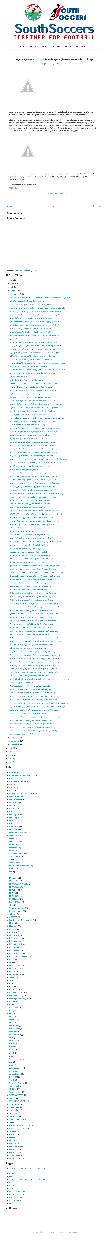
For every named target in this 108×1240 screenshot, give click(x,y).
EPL (10, 872)
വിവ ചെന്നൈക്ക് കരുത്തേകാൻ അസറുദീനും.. (28, 425)
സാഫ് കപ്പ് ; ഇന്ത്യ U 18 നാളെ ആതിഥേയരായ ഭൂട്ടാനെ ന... (33, 621)
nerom (12, 1047)
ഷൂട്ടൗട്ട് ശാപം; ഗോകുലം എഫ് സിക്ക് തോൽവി (28, 552)
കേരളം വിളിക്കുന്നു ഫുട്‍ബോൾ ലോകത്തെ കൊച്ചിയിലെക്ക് (33, 480)
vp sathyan (13, 1140)
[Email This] (10, 188)
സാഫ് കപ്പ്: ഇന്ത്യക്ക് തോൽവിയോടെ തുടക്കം (28, 562)
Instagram (55, 46)
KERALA (12, 989)
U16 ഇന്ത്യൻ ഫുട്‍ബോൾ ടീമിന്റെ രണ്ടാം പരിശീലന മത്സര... (33, 421)
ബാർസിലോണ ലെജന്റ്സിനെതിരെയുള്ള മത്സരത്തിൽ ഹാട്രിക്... (35, 607)
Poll (11, 1176)
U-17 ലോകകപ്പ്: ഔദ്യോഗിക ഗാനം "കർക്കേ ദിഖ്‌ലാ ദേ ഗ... (33, 329)
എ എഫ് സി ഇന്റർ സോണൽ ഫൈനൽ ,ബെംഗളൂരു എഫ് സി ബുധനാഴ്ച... (39, 679)
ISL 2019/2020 (15, 968)
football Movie (15, 902)
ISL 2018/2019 (14, 965)
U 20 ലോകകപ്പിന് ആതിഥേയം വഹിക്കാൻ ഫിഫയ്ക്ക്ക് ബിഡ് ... (34, 700)
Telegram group (82, 46)
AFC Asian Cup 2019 (17, 781)
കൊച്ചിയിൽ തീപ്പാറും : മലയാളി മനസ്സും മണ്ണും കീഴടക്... (31, 538)
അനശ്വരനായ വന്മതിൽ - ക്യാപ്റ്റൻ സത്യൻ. (29, 545)
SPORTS (12, 1098)
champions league (17, 833)
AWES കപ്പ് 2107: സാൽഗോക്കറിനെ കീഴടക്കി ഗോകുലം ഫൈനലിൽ (36, 528)
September (15, 294)
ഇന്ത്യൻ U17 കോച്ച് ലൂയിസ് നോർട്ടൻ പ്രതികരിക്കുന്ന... (32, 555)
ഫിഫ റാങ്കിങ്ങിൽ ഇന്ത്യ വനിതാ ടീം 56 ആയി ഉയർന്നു (31, 304)
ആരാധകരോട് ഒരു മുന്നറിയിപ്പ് (22, 734)
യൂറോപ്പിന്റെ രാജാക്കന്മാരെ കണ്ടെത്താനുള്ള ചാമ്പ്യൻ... (32, 456)
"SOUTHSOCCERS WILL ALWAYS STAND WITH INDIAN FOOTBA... (37, 572)
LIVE (11, 1023)
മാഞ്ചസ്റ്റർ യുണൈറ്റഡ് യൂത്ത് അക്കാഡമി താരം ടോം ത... (33, 401)
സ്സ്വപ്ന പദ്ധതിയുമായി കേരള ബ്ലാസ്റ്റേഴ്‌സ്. (27, 394)
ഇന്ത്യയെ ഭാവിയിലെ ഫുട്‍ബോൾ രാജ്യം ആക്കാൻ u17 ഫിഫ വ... (35, 490)
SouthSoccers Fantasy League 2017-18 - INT (27, 1168)
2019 (10, 752)
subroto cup (14, 1104)
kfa (10, 1005)
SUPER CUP (14, 1113)
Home (21, 46)
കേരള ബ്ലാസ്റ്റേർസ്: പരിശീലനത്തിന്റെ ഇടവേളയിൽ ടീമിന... (33, 579)
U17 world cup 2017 (17, 1128)
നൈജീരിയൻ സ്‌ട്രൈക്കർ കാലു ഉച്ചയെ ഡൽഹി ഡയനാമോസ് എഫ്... (38, 370)
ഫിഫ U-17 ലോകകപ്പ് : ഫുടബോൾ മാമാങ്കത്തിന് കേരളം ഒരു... (34, 696)
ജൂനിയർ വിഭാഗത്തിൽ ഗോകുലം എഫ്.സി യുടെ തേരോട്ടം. (33, 442)
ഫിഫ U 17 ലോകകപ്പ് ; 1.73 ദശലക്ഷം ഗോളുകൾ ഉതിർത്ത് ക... (34, 710)
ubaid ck (12, 1131)
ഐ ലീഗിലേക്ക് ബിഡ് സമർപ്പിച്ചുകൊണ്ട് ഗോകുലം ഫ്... (31, 387)
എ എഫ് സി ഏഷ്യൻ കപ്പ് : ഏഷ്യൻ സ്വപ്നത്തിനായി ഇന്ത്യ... (34, 335)
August (13, 290)
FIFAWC (12, 893)
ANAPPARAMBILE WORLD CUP (22, 793)
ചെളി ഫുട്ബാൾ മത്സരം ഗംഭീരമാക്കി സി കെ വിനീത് (30, 366)
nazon (11, 1044)
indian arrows (15, 941)
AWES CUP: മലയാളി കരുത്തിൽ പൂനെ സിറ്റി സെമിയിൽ (32, 445)
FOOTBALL (14, 899)
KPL (11, 1011)
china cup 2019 (15, 842)
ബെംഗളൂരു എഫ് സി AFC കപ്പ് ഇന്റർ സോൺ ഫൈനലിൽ (32, 487)
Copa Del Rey (14, 857)
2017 (10, 280)
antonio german (16, 799)
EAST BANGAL (15, 869)
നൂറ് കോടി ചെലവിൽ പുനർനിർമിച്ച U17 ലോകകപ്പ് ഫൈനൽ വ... (35, 428)
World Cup (13, 1149)
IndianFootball (15, 953)
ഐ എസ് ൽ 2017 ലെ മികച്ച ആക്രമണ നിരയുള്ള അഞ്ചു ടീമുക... (36, 641)
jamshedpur (14, 977)
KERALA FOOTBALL (17, 1194)
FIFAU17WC (14, 890)
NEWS (11, 1050)
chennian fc (14, 836)
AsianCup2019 (15, 818)
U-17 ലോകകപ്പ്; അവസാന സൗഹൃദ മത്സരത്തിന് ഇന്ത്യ (32, 597)
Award (12, 820)
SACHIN (12, 1080)
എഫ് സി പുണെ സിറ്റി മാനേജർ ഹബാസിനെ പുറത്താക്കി (32, 524)
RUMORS (13, 1077)
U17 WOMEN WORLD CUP (19, 1125)
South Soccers (15, 1092)
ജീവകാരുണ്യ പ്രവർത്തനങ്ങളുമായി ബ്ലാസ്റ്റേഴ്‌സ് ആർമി (33, 648)
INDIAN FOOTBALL (17, 1191)
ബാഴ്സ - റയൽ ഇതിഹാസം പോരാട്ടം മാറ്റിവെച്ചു (28, 473)
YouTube (67, 46)
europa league (15, 875)
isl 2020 (12, 971)
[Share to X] (14, 188)
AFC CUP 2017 (14, 787)
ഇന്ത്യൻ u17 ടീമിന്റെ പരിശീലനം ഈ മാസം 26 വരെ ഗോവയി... (34, 614)
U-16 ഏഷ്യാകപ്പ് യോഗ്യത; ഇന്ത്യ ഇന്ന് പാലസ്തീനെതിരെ (33, 593)
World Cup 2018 (15, 1152)
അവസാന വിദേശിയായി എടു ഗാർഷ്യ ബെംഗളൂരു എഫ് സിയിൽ (36, 322)
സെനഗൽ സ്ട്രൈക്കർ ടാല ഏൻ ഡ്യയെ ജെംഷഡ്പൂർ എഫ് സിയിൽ (37, 315)
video (11, 1137)
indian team (14, 950)
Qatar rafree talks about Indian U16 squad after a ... (31, 627)
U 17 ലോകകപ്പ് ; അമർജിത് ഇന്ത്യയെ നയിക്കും (28, 590)
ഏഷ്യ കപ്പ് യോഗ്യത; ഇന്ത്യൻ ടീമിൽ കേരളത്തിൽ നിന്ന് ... (33, 583)
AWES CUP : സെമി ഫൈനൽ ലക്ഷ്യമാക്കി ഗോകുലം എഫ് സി (34, 452)
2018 (10, 748)
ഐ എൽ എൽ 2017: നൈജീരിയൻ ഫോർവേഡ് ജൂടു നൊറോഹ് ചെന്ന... (38, 363)
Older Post (97, 206)
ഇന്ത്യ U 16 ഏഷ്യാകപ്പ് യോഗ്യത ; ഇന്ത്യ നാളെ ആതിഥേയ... (35, 617)
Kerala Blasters (15, 992)
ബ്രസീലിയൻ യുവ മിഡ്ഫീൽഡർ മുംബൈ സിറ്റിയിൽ (31, 318)
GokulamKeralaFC (17, 911)
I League (12, 926)
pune (11, 1065)
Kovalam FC (14, 1008)
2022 (11, 762)
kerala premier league (18, 998)
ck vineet (13, 845)
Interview (13, 959)
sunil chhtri (14, 1110)
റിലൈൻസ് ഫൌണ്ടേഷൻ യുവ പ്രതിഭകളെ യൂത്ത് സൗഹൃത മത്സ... (37, 542)
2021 (10, 759)
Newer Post (11, 206)
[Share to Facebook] (16, 188)
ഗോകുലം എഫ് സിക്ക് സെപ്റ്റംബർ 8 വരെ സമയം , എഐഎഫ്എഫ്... (37, 308)
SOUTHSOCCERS (16, 1095)
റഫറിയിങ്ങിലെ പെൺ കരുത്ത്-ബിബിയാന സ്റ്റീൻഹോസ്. (32, 435)
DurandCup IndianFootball (20, 866)
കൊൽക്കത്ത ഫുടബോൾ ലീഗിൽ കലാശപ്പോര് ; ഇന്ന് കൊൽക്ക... (35, 658)
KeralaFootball (15, 1001)
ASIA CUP (13, 811)
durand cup (14, 863)
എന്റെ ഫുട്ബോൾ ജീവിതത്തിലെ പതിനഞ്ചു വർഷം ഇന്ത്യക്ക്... (35, 408)
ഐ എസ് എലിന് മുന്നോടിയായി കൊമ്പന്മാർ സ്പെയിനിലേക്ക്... (35, 483)
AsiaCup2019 (14, 814)
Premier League (16, 1059)
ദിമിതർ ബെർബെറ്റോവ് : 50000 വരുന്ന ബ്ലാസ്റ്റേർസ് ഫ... (32, 356)
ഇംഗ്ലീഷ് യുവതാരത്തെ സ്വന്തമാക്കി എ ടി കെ (28, 438)
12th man (13, 772)
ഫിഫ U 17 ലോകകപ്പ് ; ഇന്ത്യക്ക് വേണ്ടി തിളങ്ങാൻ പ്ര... (31, 727)
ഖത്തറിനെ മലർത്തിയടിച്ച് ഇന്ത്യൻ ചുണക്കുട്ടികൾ (30, 332)
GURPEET (13, 917)
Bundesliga (14, 830)
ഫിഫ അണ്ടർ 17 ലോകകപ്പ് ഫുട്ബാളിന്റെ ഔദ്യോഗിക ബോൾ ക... (36, 717)
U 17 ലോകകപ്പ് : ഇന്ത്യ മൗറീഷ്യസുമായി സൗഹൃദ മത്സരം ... (34, 518)
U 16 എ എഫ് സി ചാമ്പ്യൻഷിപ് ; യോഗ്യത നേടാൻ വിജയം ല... (35, 655)
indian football (15, 944)
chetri (11, 839)
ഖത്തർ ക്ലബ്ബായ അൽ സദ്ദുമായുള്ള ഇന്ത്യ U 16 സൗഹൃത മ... (35, 432)
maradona (13, 1032)
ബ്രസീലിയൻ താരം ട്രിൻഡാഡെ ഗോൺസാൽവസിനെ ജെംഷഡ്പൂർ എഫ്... (40, 298)
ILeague (12, 932)
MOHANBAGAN (15, 1041)
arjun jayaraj (14, 802)
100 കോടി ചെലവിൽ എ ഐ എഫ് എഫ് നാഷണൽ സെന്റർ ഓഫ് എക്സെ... (39, 703)
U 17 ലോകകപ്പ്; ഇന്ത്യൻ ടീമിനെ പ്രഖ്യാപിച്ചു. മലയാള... (32, 624)
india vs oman (15, 938)
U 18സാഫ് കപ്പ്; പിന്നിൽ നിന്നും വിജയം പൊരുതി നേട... (31, 686)
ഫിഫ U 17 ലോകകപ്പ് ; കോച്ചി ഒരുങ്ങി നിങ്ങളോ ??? (29, 713)
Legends (12, 1020)
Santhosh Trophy (16, 1083)
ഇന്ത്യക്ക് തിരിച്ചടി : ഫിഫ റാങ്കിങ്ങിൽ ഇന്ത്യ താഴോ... (30, 500)
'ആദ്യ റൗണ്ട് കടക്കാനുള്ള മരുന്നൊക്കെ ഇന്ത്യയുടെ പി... (33, 504)
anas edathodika (16, 796)
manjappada (14, 1029)
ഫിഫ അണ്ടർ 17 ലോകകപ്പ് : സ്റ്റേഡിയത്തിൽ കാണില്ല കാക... (34, 569)
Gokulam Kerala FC (17, 908)
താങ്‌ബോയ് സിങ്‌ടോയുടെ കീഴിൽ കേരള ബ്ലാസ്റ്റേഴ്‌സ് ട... (33, 497)
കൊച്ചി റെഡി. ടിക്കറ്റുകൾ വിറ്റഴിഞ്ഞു (24, 469)
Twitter (44, 46)
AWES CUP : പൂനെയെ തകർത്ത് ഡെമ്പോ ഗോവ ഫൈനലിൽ (34, 511)
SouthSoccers (52, 1232)
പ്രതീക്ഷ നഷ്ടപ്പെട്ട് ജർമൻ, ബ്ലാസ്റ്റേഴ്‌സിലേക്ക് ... (29, 301)
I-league (12, 929)
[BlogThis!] (12, 188)
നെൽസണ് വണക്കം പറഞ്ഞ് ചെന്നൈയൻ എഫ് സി (30, 466)
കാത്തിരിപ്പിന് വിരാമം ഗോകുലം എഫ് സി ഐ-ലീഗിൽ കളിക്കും (34, 603)
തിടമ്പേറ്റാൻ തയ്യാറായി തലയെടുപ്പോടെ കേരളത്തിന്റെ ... (33, 665)
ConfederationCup (17, 854)
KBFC (11, 986)
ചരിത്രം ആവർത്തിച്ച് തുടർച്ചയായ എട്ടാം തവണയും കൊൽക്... (34, 672)
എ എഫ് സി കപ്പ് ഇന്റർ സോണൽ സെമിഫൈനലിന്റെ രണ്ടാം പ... (35, 449)
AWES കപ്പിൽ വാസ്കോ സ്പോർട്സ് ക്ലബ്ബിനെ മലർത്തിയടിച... (34, 390)
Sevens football (15, 1200)
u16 (10, 1122)
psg (10, 1062)
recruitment (14, 1071)
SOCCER (12, 1089)
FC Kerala (13, 878)
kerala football (15, 996)
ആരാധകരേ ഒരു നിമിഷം (20, 377)
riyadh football (15, 1074)
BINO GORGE (14, 827)
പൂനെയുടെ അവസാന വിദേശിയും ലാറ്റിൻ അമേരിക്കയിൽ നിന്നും (54, 59)
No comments (61, 194)
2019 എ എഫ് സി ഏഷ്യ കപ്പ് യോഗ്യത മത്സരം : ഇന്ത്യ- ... (33, 349)
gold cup (13, 914)
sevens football (15, 1086)
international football (18, 956)
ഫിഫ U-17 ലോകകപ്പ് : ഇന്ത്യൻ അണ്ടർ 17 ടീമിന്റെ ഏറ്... (32, 359)
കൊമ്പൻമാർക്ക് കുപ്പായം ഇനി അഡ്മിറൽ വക (28, 507)
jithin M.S (13, 980)
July (12, 287)
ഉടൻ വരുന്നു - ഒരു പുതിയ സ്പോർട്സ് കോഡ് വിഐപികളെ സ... (36, 311)
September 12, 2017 (50, 64)
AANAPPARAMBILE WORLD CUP (22, 775)
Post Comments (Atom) (27, 271)
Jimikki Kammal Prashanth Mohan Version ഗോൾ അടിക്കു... (35, 576)
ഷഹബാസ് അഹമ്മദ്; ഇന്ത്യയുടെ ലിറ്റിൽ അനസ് (29, 676)
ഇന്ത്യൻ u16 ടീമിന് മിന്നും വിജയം (23, 531)
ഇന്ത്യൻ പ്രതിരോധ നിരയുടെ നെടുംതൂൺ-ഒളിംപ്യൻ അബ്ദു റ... (36, 662)
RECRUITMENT (15, 1197)
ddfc (11, 860)
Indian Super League (18, 947)
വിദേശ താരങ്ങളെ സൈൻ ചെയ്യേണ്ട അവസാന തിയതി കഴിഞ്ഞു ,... (37, 493)
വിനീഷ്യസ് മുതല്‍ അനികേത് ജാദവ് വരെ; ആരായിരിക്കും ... (33, 693)
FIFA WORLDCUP (16, 887)
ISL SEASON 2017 (16, 974)
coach (11, 851)
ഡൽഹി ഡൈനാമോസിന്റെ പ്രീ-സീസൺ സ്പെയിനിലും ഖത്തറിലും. (37, 418)
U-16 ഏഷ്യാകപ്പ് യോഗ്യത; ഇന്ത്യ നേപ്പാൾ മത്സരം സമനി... (34, 638)
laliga (11, 1017)
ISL (51, 194)
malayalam (14, 1026)
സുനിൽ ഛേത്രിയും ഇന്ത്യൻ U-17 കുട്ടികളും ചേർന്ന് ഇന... (33, 373)
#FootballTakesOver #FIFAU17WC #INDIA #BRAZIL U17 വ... (34, 384)
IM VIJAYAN (14, 935)
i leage (12, 923)
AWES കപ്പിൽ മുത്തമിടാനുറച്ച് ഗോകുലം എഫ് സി (29, 548)
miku (11, 1038)
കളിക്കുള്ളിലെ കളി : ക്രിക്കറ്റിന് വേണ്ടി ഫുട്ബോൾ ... (30, 414)
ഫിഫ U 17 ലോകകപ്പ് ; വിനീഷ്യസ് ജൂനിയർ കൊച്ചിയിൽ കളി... (34, 731)
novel (11, 1053)
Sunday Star (14, 1107)
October (14, 737)
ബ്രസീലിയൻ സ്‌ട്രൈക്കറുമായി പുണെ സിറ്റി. (28, 380)
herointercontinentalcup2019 (21, 920)
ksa (10, 1014)
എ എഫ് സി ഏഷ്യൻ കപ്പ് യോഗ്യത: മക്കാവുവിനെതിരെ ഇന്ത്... (35, 353)
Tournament (14, 1116)
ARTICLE (13, 808)
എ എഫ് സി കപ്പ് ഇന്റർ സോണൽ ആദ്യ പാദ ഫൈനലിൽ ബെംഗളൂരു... (38, 706)
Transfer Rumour (16, 1119)
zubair (63, 64)
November (15, 741)
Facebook (32, 46)
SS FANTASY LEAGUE (17, 1101)
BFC (11, 823)
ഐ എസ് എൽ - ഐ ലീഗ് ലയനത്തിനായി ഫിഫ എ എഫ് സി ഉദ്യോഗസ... (39, 459)
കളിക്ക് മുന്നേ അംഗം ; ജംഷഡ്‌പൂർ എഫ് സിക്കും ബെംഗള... (33, 652)
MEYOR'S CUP (15, 1035)
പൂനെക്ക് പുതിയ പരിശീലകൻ (21, 682)
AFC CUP (12, 784)
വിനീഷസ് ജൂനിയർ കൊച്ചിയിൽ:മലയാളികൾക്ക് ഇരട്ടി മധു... (33, 397)
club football (14, 848)
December (15, 744)
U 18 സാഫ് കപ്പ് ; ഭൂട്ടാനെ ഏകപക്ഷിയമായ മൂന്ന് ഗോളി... (32, 645)
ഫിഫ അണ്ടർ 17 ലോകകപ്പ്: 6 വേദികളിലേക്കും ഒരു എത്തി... (33, 720)
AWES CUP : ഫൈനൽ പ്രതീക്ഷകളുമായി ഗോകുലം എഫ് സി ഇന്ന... (36, 514)
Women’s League (16, 1146)
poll (11, 1056)
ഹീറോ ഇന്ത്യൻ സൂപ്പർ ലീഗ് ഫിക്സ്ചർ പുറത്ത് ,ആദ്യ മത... (34, 631)
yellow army (14, 1155)
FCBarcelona (14, 881)
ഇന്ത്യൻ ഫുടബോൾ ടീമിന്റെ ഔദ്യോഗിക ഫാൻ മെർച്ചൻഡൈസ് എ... (38, 566)
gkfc (11, 905)
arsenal (12, 805)
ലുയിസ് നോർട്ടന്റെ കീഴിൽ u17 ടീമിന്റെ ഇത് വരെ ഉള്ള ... (31, 535)
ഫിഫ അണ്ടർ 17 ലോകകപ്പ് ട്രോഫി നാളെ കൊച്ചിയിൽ (31, 610)
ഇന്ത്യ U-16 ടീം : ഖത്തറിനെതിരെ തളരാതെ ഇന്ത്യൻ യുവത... (34, 339)
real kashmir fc (15, 1068)
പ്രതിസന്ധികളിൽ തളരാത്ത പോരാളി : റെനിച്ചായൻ (30, 689)
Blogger (73, 1232)
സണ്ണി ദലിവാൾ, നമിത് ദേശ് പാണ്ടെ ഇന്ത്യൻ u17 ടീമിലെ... (32, 411)
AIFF (11, 790)
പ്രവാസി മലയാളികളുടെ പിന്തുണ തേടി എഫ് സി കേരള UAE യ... (35, 669)
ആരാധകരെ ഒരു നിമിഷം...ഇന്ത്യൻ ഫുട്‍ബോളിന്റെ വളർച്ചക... (34, 476)
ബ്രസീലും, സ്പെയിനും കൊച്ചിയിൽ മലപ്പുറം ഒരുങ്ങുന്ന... (33, 724)
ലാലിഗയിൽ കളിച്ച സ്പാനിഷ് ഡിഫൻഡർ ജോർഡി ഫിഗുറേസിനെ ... (37, 404)
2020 (11, 755)
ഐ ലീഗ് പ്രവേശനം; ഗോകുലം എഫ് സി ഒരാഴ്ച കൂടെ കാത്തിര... (36, 521)
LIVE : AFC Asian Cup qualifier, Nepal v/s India (29, 634)
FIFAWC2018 (14, 896)
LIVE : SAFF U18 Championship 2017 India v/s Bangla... (32, 559)
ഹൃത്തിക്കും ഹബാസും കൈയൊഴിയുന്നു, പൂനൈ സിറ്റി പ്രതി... (35, 325)
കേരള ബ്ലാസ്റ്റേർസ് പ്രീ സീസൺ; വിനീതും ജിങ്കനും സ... (32, 586)
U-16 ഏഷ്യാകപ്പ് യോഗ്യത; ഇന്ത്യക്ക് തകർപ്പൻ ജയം (31, 600)
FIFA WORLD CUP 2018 (18, 884)
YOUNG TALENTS (16, 1158)
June (12, 283)
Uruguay (12, 1134)
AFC (11, 778)
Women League (15, 1143)
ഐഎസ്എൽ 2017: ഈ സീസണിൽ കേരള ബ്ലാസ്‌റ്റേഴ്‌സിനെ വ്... (36, 346)
